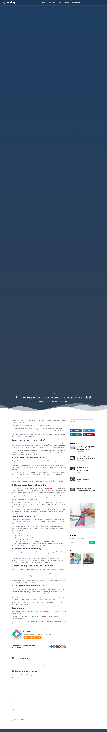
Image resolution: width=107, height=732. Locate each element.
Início (44, 2)
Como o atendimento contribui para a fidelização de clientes (31, 665)
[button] (51, 646)
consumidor (40, 602)
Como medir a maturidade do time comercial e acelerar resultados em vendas (86, 447)
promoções (33, 556)
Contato (66, 2)
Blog (59, 2)
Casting (26, 436)
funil (22, 562)
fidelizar (61, 580)
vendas (34, 545)
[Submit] (92, 542)
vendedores (52, 541)
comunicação (40, 481)
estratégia (51, 488)
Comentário (16, 677)
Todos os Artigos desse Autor (32, 637)
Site (13, 709)
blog (44, 616)
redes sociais (21, 520)
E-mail (14, 703)
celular (50, 574)
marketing (18, 509)
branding (50, 474)
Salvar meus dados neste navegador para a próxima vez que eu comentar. (33, 715)
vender (17, 523)
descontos (39, 556)
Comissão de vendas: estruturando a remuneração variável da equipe (85, 469)
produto (52, 589)
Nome (14, 697)
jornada (25, 560)
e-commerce (29, 579)
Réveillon (24, 496)
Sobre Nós (51, 2)
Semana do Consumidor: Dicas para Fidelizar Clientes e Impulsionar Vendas (86, 490)
